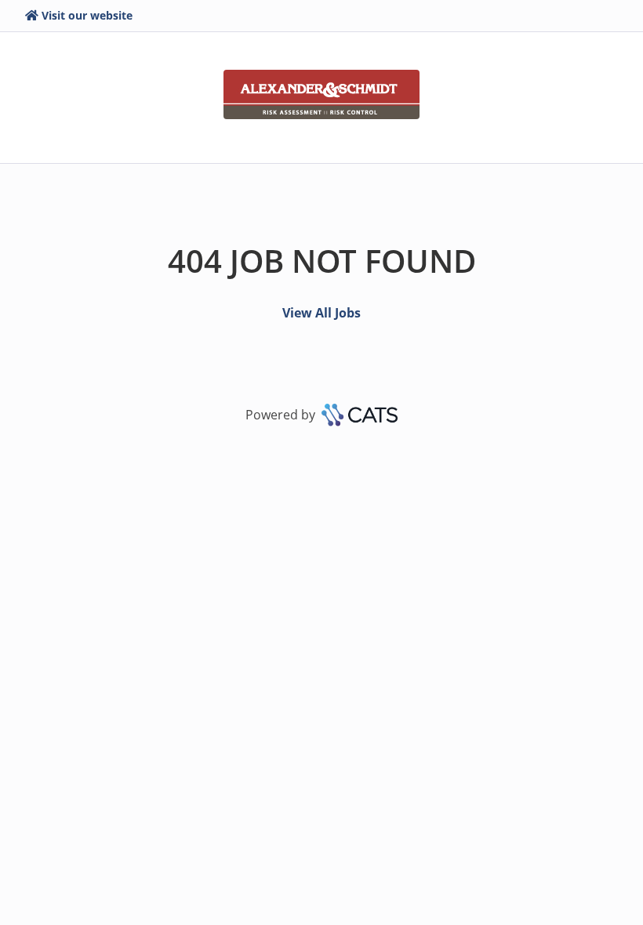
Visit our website (87, 15)
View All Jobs (321, 312)
